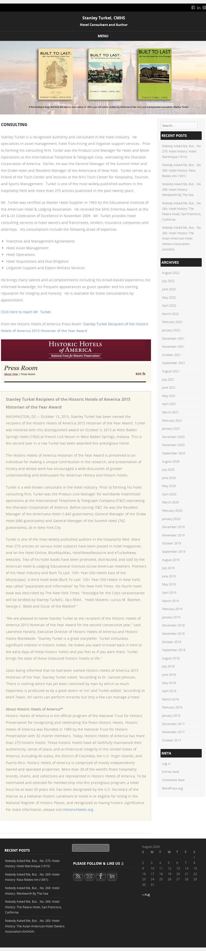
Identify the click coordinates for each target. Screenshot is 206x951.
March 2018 (170, 699)
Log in (166, 764)
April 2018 (169, 691)
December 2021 (173, 338)
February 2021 (172, 420)
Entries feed (170, 772)
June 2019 (169, 576)
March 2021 (170, 412)
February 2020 (172, 510)
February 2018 (172, 707)
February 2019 (172, 609)
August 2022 (171, 273)
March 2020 (170, 502)
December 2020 (173, 437)
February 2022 (172, 322)
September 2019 (173, 551)
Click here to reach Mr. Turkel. (26, 311)
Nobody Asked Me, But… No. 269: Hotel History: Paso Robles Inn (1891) (181, 170)
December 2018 (173, 625)
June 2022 (169, 289)
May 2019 (169, 584)
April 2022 (169, 305)
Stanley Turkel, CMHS (103, 18)
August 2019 (171, 560)
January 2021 (171, 428)
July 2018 (168, 666)
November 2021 (173, 346)
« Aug (146, 894)
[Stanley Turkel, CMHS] (103, 113)
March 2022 (170, 314)
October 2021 (171, 355)
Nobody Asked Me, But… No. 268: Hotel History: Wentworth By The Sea (181, 189)
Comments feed (173, 780)
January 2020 (171, 519)
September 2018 (173, 650)
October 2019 (171, 543)
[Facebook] (193, 8)
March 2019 (170, 601)
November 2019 (173, 535)
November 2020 (173, 445)
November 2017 (173, 732)
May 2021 (169, 396)
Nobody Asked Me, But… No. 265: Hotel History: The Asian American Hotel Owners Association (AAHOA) (181, 238)
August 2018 (171, 658)
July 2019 (168, 568)
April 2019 (169, 592)
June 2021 (169, 387)
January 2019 (171, 617)
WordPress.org (172, 788)
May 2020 (169, 486)
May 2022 (169, 297)
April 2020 (169, 494)
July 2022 (168, 281)
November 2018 (173, 633)
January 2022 (171, 330)
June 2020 (169, 478)
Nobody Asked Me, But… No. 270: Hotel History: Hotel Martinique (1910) (181, 151)
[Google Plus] (204, 8)
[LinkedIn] (198, 8)
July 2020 (168, 469)
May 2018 (169, 683)
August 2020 (171, 461)
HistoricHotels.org (78, 809)
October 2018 (171, 642)
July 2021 (168, 379)
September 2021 (173, 363)
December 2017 (173, 724)
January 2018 (171, 716)
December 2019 (173, 527)
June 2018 (169, 674)
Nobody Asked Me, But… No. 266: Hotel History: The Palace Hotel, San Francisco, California (33, 906)
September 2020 (173, 453)
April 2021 (169, 404)
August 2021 (171, 371)
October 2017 (171, 740)
